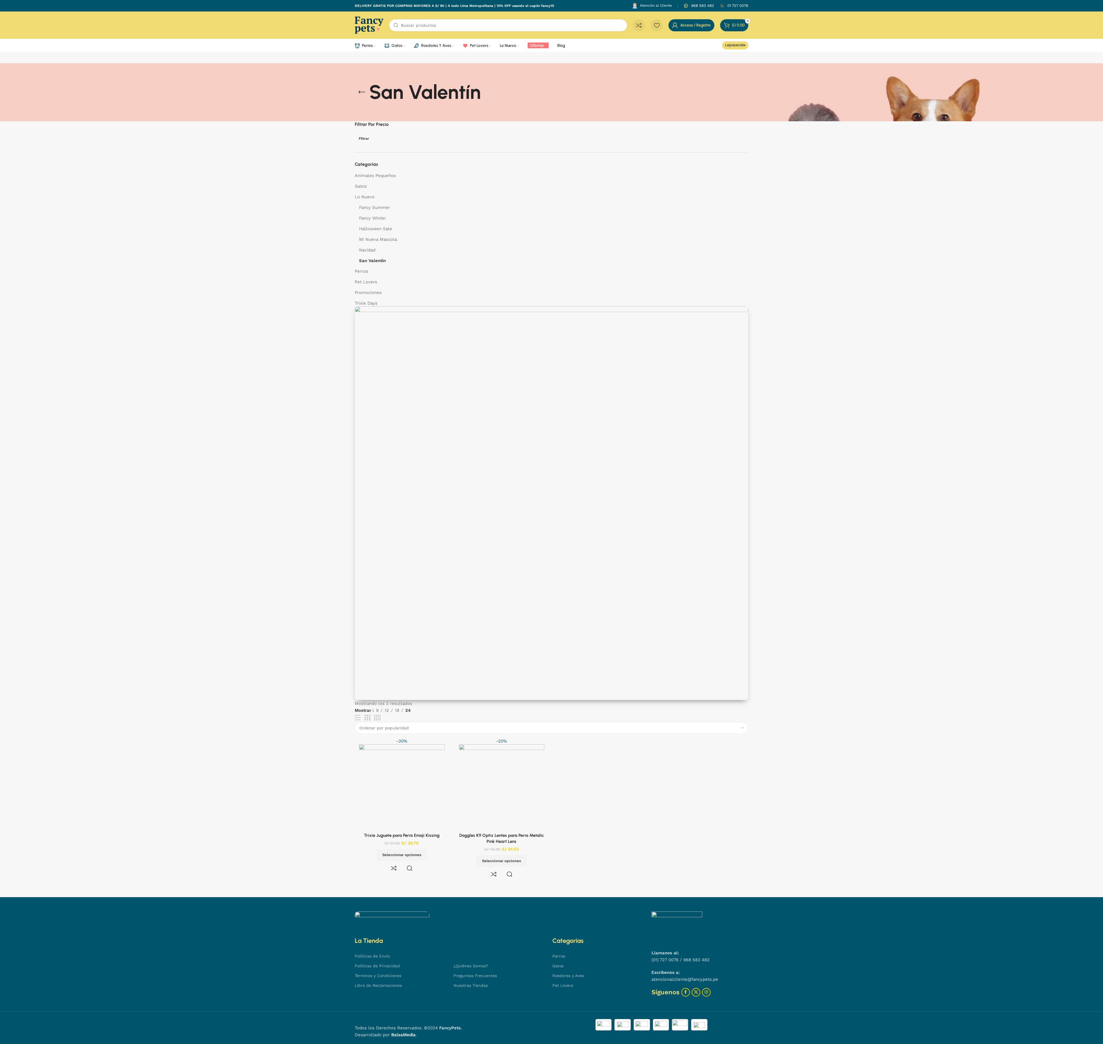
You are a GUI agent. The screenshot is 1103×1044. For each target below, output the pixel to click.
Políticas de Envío (372, 956)
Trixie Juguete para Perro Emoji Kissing (401, 835)
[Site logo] (369, 24)
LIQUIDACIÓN (735, 45)
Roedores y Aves (568, 975)
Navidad (367, 250)
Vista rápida (409, 868)
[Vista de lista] (357, 718)
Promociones (368, 292)
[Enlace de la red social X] (696, 992)
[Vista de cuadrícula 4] (377, 718)
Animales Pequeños (375, 175)
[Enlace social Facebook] (685, 992)
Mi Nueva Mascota (378, 239)
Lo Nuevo (365, 196)
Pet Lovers (366, 281)
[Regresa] (362, 92)
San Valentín (372, 260)
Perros (361, 271)
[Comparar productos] (639, 25)
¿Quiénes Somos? (471, 966)
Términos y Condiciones (378, 975)
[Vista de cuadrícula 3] (367, 718)
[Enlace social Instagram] (706, 992)
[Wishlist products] (657, 25)
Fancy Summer (374, 207)
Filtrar (364, 138)
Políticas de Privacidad (377, 966)
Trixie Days (366, 303)
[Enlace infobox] (699, 5)
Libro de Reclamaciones (378, 985)
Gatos (361, 186)
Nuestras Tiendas (471, 985)
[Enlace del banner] (551, 503)
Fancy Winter (372, 218)
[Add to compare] (394, 868)
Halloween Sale (375, 228)
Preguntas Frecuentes (475, 975)
